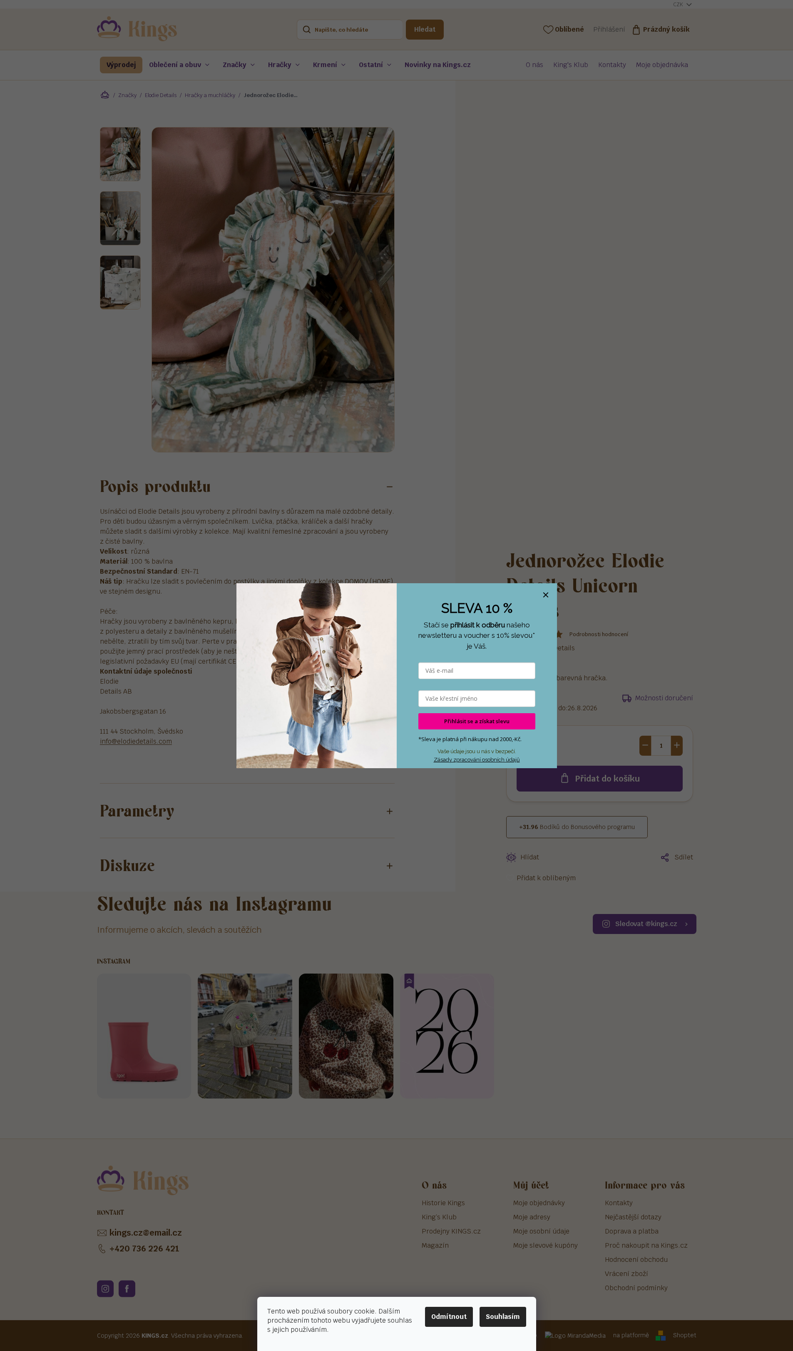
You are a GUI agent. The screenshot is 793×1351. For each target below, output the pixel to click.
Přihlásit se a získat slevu (477, 721)
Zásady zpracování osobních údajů (477, 760)
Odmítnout (449, 1316)
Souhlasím (503, 1316)
